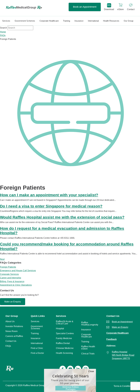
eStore (120, 9)
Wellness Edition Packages (70, 388)
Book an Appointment (84, 6)
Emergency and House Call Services (18, 270)
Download (109, 9)
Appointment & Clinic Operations (16, 285)
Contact (131, 9)
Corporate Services (9, 274)
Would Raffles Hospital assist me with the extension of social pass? (62, 217)
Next (2, 259)
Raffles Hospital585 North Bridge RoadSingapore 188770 (123, 355)
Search (3, 28)
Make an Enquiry (12, 301)
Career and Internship (10, 278)
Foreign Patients (8, 267)
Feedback (111, 339)
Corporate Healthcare (117, 333)
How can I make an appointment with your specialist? (49, 195)
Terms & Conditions (123, 386)
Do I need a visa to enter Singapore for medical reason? (51, 206)
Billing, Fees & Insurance (12, 281)
